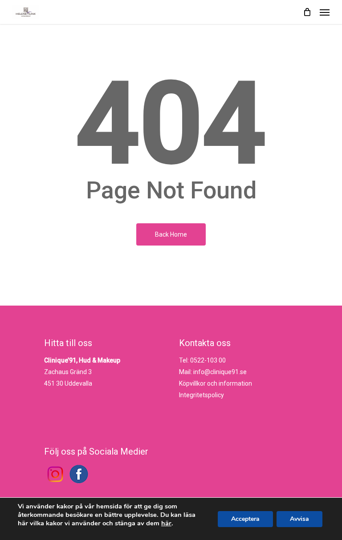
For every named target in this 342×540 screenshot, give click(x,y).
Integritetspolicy (201, 395)
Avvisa (299, 519)
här (166, 523)
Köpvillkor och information (215, 383)
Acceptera (245, 519)
